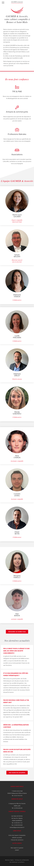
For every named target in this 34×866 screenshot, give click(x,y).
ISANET (17, 850)
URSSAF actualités (17, 837)
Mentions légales (9, 860)
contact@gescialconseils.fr (17, 827)
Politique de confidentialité (22, 860)
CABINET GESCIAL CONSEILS (17, 811)
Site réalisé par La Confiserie (17, 862)
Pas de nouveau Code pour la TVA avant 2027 (16, 701)
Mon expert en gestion (17, 848)
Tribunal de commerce (17, 840)
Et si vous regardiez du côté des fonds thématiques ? (15, 674)
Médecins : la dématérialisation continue (16, 726)
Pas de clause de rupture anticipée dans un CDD (17, 751)
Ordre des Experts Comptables (17, 835)
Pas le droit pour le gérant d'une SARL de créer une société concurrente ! (16, 651)
